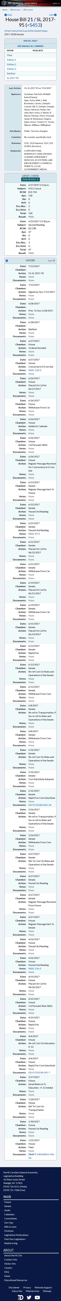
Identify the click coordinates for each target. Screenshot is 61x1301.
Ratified (11, 73)
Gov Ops (8, 1222)
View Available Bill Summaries (30, 46)
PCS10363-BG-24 (39, 804)
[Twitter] (29, 1297)
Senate (7, 1206)
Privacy (27, 1287)
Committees (10, 1218)
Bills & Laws (15, 10)
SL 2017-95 (13, 78)
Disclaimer (14, 1287)
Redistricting (10, 1243)
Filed (9, 55)
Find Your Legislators (15, 1239)
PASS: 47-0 (34, 533)
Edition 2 (11, 64)
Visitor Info (10, 1263)
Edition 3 (11, 68)
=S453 (34, 25)
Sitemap (47, 1291)
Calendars (9, 1214)
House (7, 1202)
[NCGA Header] (22, 3)
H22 (51, 14)
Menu (55, 3)
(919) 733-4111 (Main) (15, 1186)
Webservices (32, 1291)
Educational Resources (15, 1280)
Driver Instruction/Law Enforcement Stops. (26, 30)
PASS (31, 216)
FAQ (6, 1271)
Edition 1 (11, 59)
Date (50, 261)
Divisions (9, 1230)
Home (4, 10)
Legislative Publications (16, 1234)
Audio (7, 1210)
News (7, 1276)
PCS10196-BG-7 (39, 1072)
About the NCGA (13, 1255)
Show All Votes (29, 179)
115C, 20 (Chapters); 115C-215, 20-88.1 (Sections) (38, 144)
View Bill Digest (31, 41)
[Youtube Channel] (37, 1297)
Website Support (43, 1287)
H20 (9, 14)
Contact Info (10, 1259)
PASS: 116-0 (34, 968)
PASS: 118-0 (34, 370)
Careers (8, 1267)
